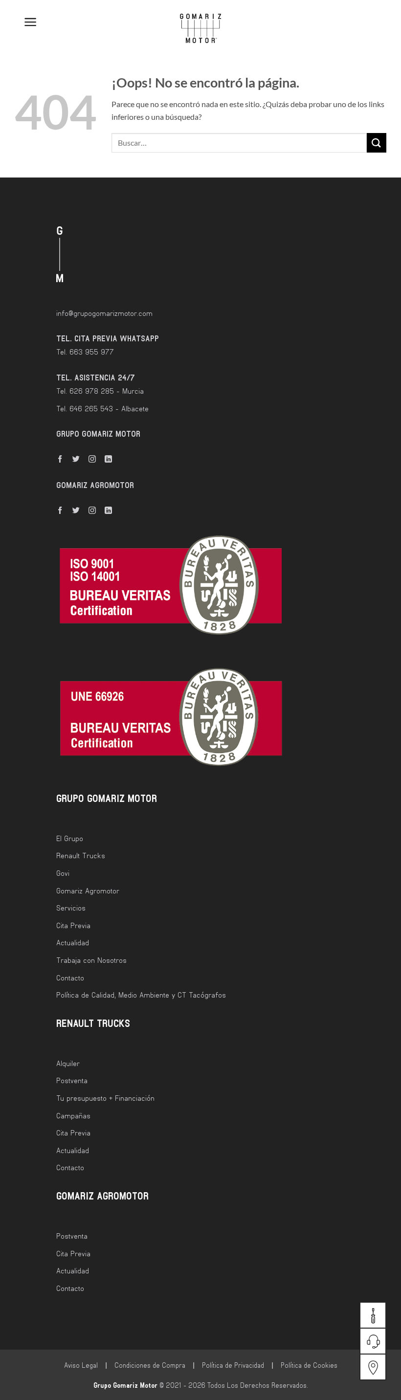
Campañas (73, 1115)
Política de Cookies (309, 1365)
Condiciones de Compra (149, 1365)
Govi (62, 872)
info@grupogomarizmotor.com (104, 313)
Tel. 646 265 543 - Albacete (102, 408)
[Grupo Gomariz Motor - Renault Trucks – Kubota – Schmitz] (200, 28)
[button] (23, 22)
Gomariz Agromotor (87, 890)
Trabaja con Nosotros (91, 960)
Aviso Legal (81, 1365)
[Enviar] (376, 142)
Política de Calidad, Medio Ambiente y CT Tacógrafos (141, 994)
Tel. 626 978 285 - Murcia (100, 390)
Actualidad (72, 942)
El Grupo (69, 838)
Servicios (71, 907)
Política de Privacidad (233, 1365)
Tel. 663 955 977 (85, 351)
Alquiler (68, 1063)
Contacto (70, 977)
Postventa (72, 1080)
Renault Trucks (80, 855)
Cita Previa (73, 925)
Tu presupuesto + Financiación (105, 1097)
